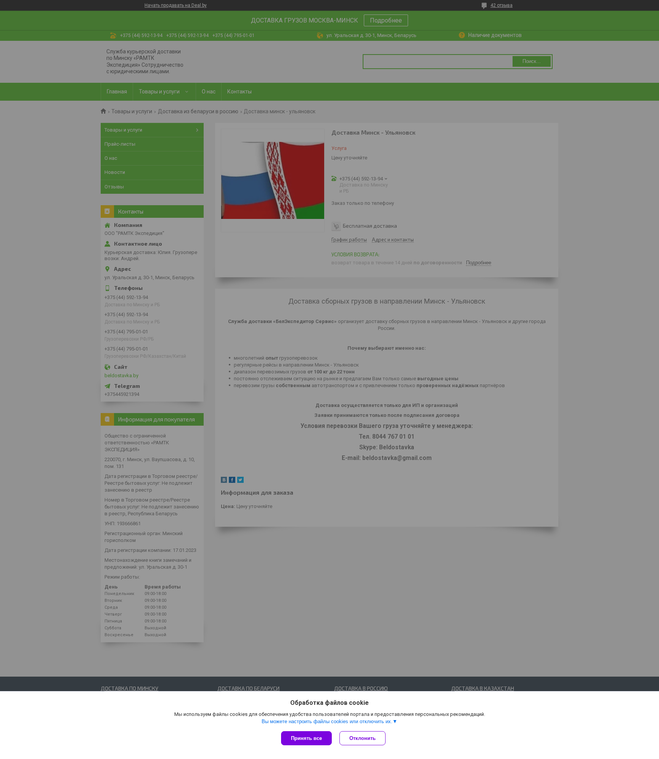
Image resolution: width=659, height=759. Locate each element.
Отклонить (362, 738)
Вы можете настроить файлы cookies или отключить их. (327, 721)
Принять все (306, 738)
